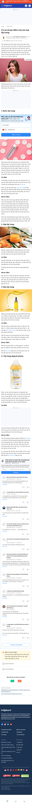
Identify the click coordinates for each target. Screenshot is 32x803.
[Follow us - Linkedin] (8, 724)
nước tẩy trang (21, 187)
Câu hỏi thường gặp (6, 755)
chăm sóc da (11, 455)
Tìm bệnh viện (4, 732)
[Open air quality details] (7, 801)
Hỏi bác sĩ (16, 472)
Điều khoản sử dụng (6, 742)
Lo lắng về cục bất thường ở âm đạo (15, 591)
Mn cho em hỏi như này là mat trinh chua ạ (17, 477)
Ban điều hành (19, 744)
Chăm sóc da (10, 26)
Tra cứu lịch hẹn (20, 734)
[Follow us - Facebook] (2, 724)
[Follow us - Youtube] (11, 724)
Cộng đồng (19, 732)
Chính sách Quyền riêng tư (7, 744)
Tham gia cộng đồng (16, 645)
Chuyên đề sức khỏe (6, 729)
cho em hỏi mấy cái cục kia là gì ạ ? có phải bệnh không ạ (17, 606)
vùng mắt (28, 438)
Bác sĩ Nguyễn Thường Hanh (19, 36)
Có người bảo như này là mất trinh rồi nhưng (18, 492)
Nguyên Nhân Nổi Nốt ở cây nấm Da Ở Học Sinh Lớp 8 (17, 508)
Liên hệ (18, 752)
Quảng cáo (19, 749)
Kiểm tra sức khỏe (20, 729)
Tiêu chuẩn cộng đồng (6, 758)
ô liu (5, 328)
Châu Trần (8, 40)
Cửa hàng (3, 734)
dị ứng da (22, 184)
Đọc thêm (4, 484)
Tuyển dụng (19, 747)
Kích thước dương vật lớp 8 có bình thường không (17, 575)
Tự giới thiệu (19, 742)
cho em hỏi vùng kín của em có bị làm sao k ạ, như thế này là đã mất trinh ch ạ (18, 524)
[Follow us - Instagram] (5, 724)
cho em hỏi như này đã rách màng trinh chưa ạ (18, 539)
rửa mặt (8, 350)
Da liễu (2, 26)
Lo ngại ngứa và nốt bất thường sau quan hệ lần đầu (18, 625)
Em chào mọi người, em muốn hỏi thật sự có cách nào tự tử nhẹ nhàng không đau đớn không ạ (17, 556)
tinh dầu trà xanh (11, 330)
